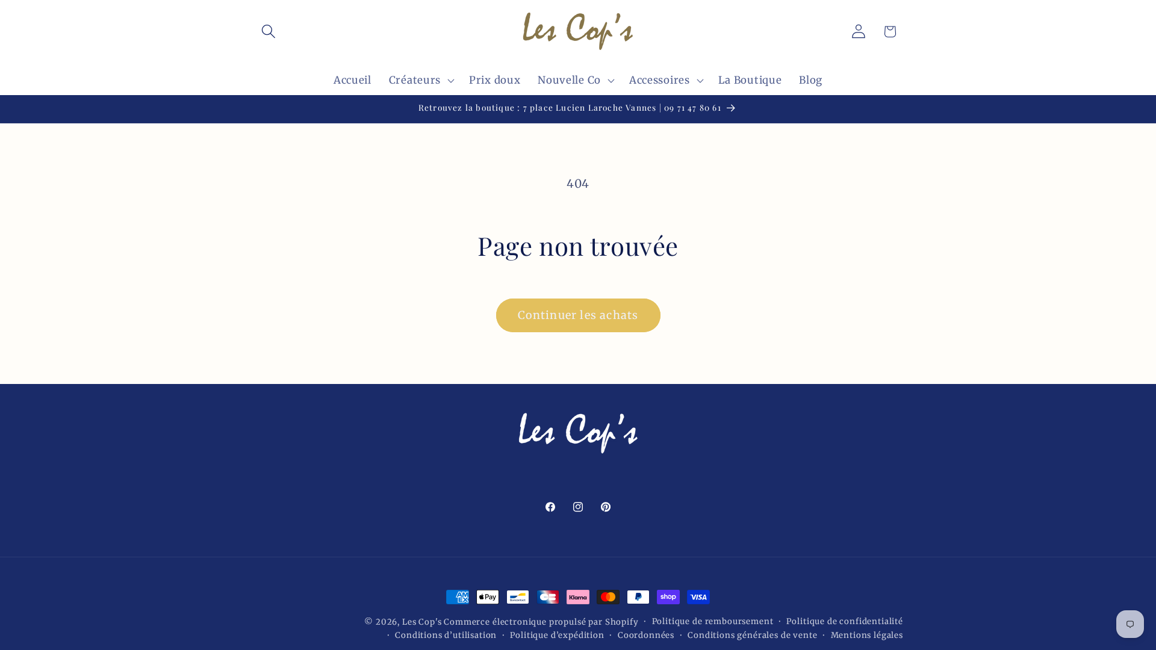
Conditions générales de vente (752, 635)
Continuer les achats (578, 315)
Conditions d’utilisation (446, 635)
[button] (269, 32)
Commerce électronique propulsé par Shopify (541, 622)
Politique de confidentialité (844, 621)
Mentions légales (867, 635)
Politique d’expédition (557, 635)
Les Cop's (423, 622)
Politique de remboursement (713, 621)
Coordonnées (646, 635)
